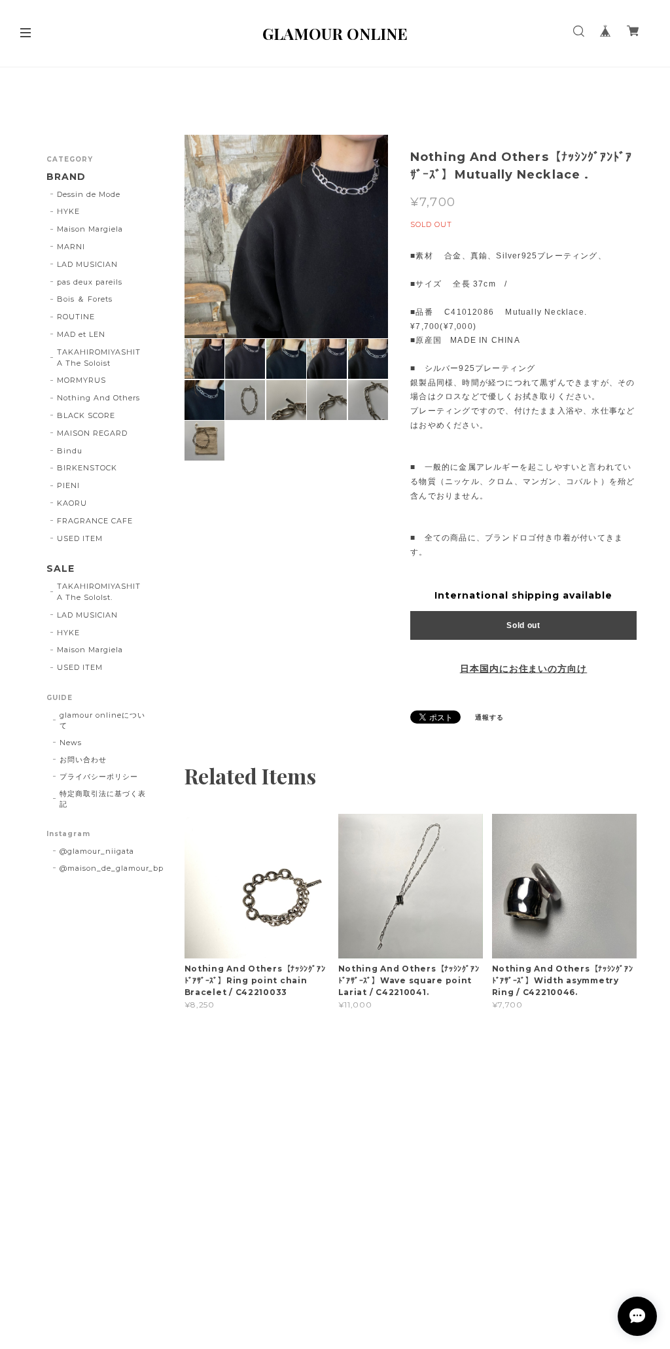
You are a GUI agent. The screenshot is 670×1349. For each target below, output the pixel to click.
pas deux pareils (89, 282)
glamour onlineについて (102, 720)
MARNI (71, 246)
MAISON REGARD (92, 433)
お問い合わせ (83, 759)
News (71, 742)
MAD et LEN (81, 334)
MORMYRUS (81, 380)
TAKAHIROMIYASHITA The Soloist (98, 357)
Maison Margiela (89, 229)
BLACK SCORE (86, 415)
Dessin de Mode (88, 194)
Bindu (69, 450)
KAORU (72, 503)
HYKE (68, 211)
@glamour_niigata (96, 851)
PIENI (68, 485)
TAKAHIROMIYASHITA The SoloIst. (98, 592)
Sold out (523, 625)
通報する (489, 717)
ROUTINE (76, 316)
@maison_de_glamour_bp (112, 868)
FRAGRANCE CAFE (94, 520)
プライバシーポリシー (99, 776)
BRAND (66, 177)
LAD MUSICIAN (87, 264)
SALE (60, 568)
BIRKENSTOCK (87, 467)
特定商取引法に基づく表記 (103, 799)
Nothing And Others (98, 397)
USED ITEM (80, 538)
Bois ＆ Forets (84, 299)
